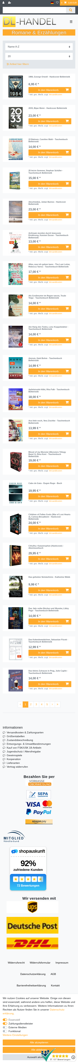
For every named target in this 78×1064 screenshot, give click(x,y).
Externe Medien (18, 1027)
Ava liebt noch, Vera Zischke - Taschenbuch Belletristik (49, 422)
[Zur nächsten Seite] (52, 704)
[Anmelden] (3, 3)
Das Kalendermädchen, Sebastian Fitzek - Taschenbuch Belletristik (48, 640)
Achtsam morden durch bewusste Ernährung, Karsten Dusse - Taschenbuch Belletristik (48, 235)
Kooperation (14, 759)
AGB (53, 974)
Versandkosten (55, 94)
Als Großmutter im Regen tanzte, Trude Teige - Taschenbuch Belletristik (47, 297)
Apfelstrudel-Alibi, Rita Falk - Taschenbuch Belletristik (48, 390)
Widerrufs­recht (16, 962)
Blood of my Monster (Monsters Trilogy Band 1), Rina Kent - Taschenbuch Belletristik (47, 454)
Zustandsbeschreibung (20, 740)
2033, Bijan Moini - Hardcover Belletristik (47, 108)
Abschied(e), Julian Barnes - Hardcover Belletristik (47, 203)
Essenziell (14, 1019)
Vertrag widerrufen (17, 766)
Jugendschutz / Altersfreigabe (24, 751)
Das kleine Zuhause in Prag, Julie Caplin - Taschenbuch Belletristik (48, 672)
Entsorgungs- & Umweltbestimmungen (29, 743)
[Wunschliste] (57, 3)
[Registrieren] (10, 3)
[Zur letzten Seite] (57, 704)
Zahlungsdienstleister (21, 1023)
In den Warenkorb (48, 90)
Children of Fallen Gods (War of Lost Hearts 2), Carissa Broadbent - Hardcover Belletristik (49, 516)
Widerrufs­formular (40, 962)
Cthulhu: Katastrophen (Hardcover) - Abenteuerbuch (46, 547)
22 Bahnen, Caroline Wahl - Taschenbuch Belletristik (48, 140)
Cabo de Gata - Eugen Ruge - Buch (45, 483)
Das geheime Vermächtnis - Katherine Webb (49, 577)
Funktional (14, 1031)
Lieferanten (13, 762)
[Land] (52, 3)
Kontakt (55, 985)
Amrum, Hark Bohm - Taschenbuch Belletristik (45, 359)
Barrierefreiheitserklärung (31, 985)
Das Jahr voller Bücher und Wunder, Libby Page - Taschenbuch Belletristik (48, 609)
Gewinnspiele (14, 755)
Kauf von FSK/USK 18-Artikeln (24, 747)
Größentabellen (16, 736)
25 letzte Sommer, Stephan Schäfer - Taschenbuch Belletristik (45, 171)
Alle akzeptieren (39, 1042)
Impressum (62, 962)
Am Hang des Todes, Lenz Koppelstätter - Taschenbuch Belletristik (48, 328)
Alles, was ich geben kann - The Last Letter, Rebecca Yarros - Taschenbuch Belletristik (49, 265)
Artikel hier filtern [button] (19, 64)
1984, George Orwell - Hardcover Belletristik (49, 77)
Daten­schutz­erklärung (33, 974)
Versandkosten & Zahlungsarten (25, 732)
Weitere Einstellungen (15, 1035)
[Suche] (70, 10)
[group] (15, 118)
